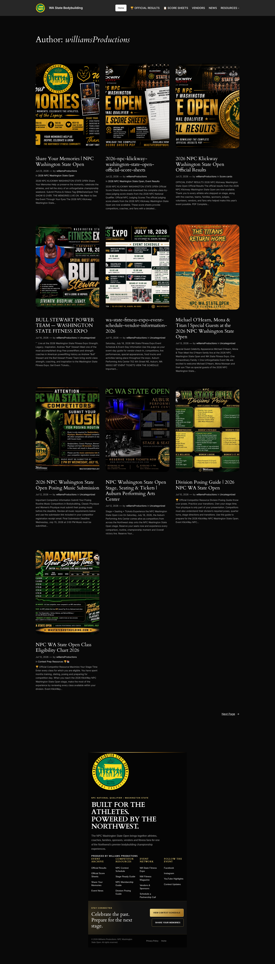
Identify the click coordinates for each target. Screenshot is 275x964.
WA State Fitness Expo (148, 869)
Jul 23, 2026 (42, 170)
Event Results (152, 181)
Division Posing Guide (123, 892)
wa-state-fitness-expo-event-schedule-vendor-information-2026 (136, 325)
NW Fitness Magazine (145, 878)
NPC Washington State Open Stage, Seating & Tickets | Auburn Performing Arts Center (136, 491)
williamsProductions (66, 170)
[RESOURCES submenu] (238, 8)
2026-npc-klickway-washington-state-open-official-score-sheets (130, 164)
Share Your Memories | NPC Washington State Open (65, 161)
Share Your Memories (97, 883)
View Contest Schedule (166, 913)
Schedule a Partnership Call (148, 895)
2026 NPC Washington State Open (56, 175)
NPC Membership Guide (124, 883)
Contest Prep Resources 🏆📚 (54, 661)
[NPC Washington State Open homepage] (110, 772)
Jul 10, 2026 (182, 494)
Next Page (230, 714)
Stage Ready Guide (125, 876)
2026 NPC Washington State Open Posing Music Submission (67, 485)
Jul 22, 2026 (112, 176)
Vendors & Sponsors (145, 887)
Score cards (226, 176)
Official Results (98, 868)
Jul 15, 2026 (112, 337)
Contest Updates (172, 884)
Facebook (169, 868)
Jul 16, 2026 (42, 337)
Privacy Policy (152, 941)
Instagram (169, 873)
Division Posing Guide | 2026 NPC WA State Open (205, 485)
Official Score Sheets (98, 875)
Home (121, 8)
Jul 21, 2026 (182, 176)
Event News (97, 890)
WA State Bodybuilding (66, 8)
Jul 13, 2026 (182, 343)
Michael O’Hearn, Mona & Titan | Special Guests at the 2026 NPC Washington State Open (205, 328)
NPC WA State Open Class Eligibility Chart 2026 (63, 647)
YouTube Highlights (173, 878)
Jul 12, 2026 (42, 494)
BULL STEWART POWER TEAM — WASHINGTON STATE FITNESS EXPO (65, 325)
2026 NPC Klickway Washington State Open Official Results (200, 164)
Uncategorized (87, 337)
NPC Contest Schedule (122, 869)
